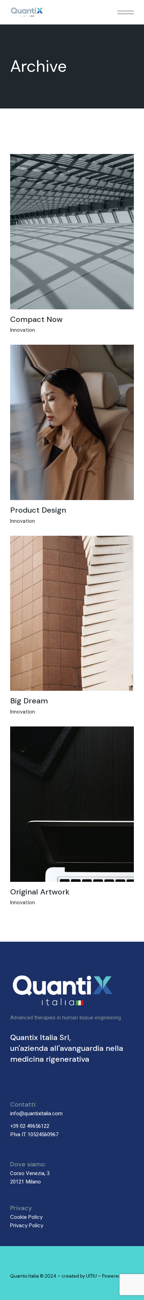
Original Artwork (40, 892)
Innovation (22, 329)
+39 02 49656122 (29, 1126)
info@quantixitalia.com (36, 1113)
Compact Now (36, 319)
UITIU (91, 1276)
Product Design (38, 510)
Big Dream (29, 701)
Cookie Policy (26, 1217)
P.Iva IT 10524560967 (34, 1134)
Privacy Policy (26, 1225)
